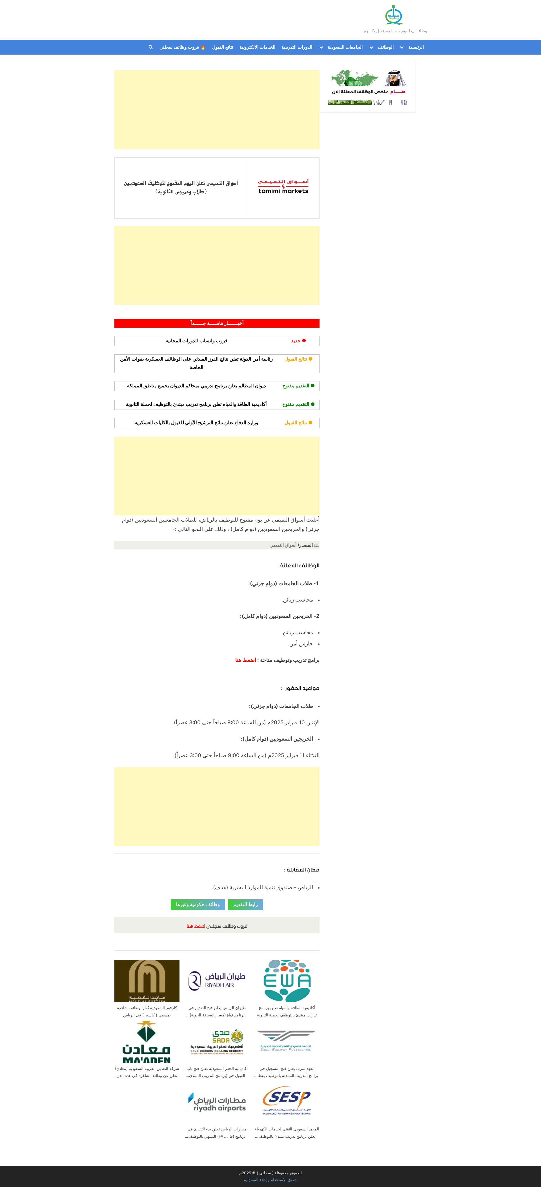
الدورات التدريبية (296, 47)
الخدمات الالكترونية (257, 47)
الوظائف (386, 47)
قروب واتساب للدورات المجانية (196, 340)
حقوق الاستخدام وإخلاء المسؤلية (270, 1179)
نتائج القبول (222, 47)
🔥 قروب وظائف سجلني (182, 47)
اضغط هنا (245, 660)
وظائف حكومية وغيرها (198, 904)
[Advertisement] (217, 109)
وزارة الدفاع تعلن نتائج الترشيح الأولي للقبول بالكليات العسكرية (196, 422)
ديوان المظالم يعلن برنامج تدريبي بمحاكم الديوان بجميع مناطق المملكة (196, 385)
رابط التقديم (245, 904)
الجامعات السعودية (345, 47)
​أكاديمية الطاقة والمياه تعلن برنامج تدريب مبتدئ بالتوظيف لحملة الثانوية (196, 404)
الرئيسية (416, 47)
